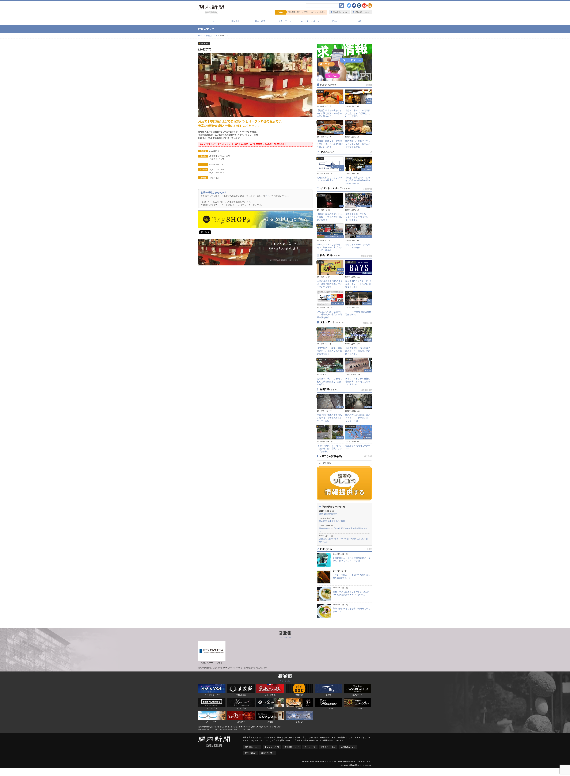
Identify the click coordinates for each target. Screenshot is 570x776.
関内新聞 (353, 765)
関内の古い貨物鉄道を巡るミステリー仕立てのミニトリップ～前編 (329, 418)
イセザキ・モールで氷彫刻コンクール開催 (357, 246)
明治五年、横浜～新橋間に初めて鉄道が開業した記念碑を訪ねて (329, 381)
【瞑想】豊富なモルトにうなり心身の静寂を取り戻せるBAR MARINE (357, 180)
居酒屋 (368, 102)
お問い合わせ (250, 753)
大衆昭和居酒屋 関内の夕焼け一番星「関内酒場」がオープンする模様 (329, 284)
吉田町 (321, 427)
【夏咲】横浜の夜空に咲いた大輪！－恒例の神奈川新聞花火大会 (329, 217)
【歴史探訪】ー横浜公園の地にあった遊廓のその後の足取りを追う (329, 351)
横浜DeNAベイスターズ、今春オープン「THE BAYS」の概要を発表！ (358, 284)
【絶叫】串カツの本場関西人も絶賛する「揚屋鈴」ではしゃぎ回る (357, 113)
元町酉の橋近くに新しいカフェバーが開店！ (329, 179)
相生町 (349, 122)
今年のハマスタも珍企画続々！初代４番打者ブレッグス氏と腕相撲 (329, 247)
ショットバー (366, 169)
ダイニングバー (337, 166)
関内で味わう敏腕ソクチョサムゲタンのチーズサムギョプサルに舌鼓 (357, 144)
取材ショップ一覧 (272, 747)
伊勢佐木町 (351, 225)
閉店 (341, 169)
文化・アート (285, 21)
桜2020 (368, 437)
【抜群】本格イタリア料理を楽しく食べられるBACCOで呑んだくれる (330, 144)
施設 (369, 300)
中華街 (349, 159)
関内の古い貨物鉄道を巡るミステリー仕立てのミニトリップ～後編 (357, 418)
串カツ (368, 99)
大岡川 (349, 430)
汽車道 (321, 396)
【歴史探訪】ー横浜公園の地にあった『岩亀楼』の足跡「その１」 (357, 351)
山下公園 (322, 195)
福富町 (321, 122)
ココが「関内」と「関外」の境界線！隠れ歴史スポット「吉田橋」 (329, 448)
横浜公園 (322, 329)
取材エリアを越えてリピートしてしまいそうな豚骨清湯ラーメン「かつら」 (351, 593)
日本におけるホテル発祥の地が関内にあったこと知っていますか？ (357, 381)
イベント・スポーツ (309, 21)
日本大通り (204, 43)
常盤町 (321, 91)
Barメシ (368, 166)
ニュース (210, 21)
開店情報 (340, 273)
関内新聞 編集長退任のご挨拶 (332, 521)
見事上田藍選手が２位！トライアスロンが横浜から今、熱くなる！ (357, 217)
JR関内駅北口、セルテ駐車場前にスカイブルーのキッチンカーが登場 (351, 559)
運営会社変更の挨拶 (328, 514)
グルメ (334, 21)
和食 (341, 102)
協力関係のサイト (348, 747)
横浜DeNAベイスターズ (334, 236)
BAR (359, 21)
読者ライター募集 (328, 747)
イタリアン (339, 133)
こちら (268, 196)
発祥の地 (340, 370)
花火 (341, 206)
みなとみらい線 (337, 303)
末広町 (321, 262)
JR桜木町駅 (323, 360)
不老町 (349, 293)
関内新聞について (340, 12)
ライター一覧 (310, 747)
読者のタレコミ (267, 753)
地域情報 (235, 21)
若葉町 (349, 91)
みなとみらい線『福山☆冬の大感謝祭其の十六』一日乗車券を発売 (329, 314)
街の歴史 (340, 340)
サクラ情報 (367, 434)
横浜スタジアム (324, 225)
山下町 (321, 159)
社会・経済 (260, 21)
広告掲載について (362, 12)
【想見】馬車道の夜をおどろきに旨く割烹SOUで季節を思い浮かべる (329, 113)
